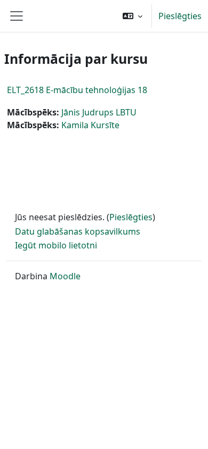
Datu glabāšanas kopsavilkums (77, 231)
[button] (132, 16)
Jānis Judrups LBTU (99, 112)
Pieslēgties (180, 16)
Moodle (65, 276)
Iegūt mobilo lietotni (56, 245)
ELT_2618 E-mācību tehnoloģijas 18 (77, 90)
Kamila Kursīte (90, 125)
